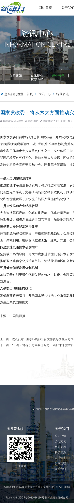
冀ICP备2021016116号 (31, 497)
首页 (30, 94)
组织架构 (60, 446)
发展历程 (60, 463)
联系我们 (60, 468)
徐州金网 (63, 497)
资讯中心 (44, 94)
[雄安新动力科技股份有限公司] (17, 7)
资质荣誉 (60, 457)
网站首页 (45, 8)
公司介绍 (60, 435)
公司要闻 (15, 75)
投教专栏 (37, 79)
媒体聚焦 (37, 75)
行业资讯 (58, 75)
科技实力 (60, 452)
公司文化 (60, 441)
